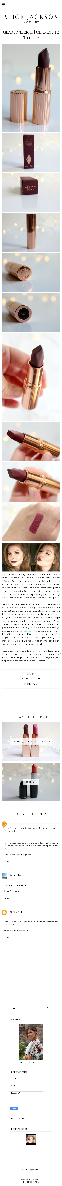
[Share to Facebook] (22, 678)
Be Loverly (15, 891)
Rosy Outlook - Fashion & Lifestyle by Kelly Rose (29, 830)
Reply (6, 862)
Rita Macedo (17, 911)
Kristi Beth (17, 875)
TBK (36, 1182)
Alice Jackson (31, 16)
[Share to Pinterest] (34, 678)
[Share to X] (27, 678)
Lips (35, 684)
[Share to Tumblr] (30, 678)
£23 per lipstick (31, 631)
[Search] (47, 1008)
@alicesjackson (31, 1169)
